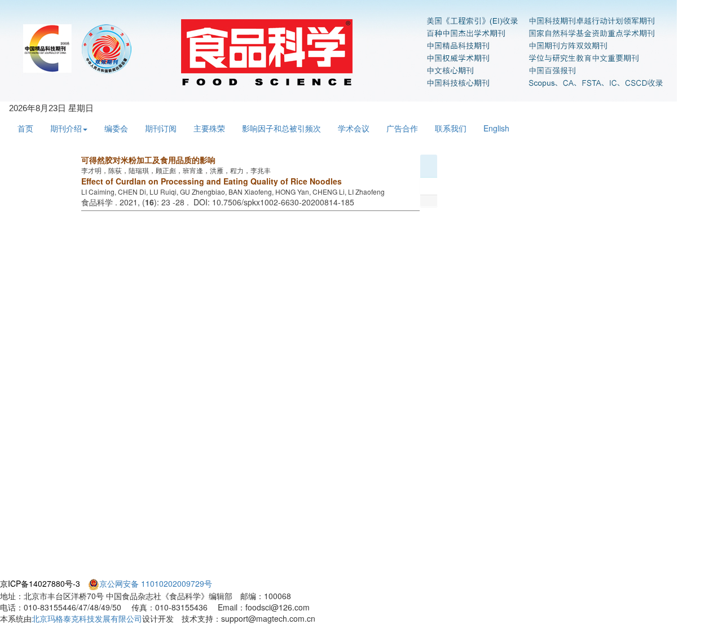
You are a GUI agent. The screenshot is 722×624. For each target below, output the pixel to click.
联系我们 (450, 128)
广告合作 (402, 128)
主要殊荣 (209, 128)
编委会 (116, 128)
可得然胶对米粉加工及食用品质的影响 (148, 159)
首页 (25, 128)
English (496, 128)
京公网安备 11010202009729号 (155, 583)
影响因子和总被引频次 (281, 128)
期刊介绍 (66, 128)
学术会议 (353, 128)
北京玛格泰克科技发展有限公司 (87, 618)
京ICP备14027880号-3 (40, 583)
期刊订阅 (161, 128)
